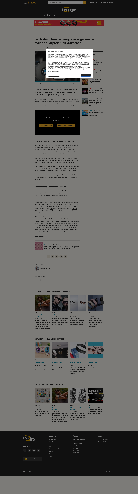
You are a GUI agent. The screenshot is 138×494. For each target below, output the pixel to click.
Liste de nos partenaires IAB (53, 71)
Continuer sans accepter (87, 51)
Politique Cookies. (85, 64)
